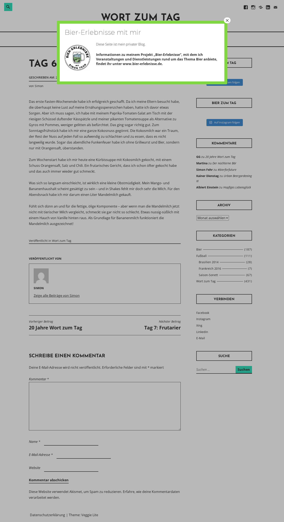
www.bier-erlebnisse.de (142, 63)
